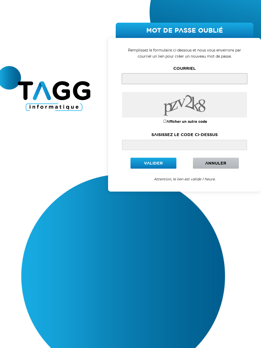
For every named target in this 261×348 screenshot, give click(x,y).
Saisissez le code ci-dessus (184, 134)
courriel (184, 68)
